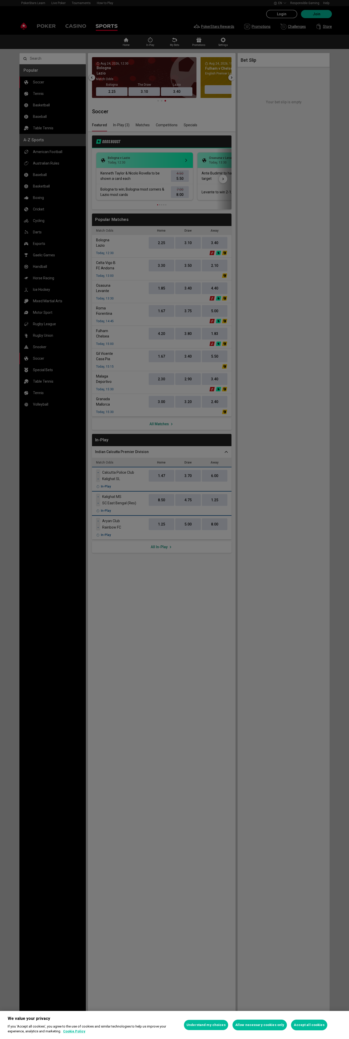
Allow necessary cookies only (259, 1025)
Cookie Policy (74, 1031)
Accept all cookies (309, 1025)
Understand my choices (206, 1025)
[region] (174, 1025)
